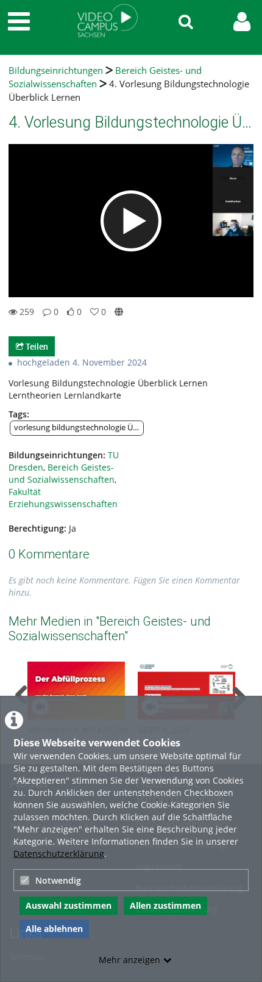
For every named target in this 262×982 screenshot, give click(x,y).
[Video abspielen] (131, 220)
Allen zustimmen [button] (165, 905)
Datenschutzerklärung (58, 853)
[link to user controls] (242, 22)
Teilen (36, 346)
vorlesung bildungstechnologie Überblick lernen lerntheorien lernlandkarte (79, 427)
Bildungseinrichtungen (56, 70)
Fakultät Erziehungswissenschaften (63, 498)
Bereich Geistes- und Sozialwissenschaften (62, 473)
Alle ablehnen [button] (54, 928)
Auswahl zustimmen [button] (69, 905)
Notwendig (58, 880)
